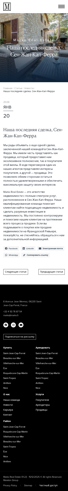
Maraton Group (10, 480)
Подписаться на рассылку (19, 336)
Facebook (13, 248)
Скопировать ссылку (37, 255)
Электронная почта (53, 248)
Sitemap (28, 485)
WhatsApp (13, 255)
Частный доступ (48, 485)
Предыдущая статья (51, 271)
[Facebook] (5, 325)
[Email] (20, 325)
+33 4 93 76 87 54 (12, 311)
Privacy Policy (10, 485)
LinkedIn (30, 248)
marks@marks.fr (10, 315)
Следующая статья (15, 271)
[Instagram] (13, 325)
